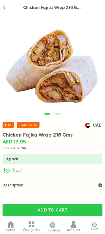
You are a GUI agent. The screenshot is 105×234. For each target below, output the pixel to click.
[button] (47, 114)
